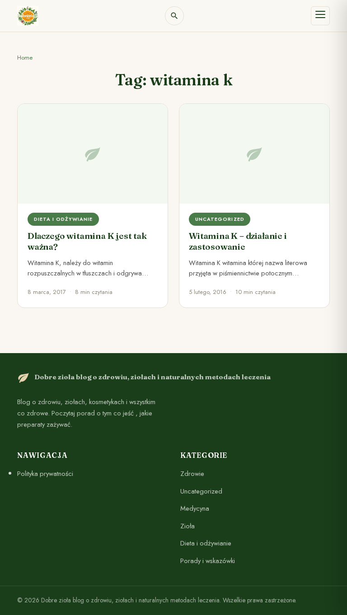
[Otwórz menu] (320, 15)
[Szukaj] (174, 15)
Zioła (187, 526)
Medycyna (194, 508)
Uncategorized (201, 491)
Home (25, 57)
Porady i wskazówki (207, 561)
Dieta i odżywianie (205, 543)
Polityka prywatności (45, 474)
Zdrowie (192, 474)
